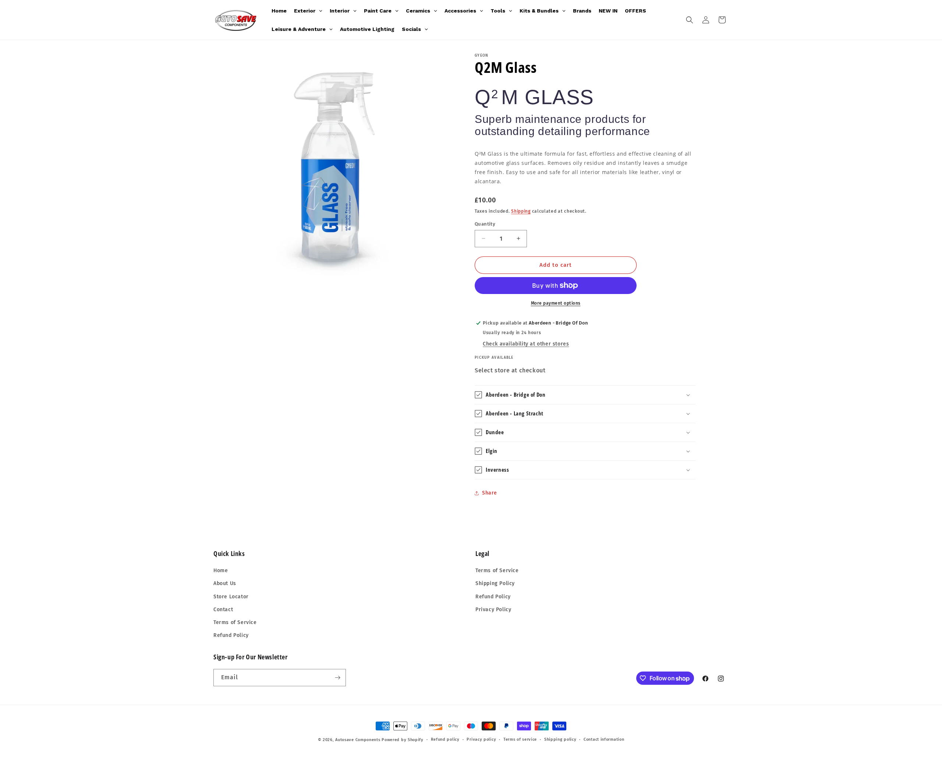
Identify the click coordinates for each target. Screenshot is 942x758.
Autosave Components (357, 739)
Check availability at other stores (526, 344)
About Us (224, 583)
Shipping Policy (495, 583)
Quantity (485, 224)
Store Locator (231, 597)
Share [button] (489, 493)
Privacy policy (481, 739)
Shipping (521, 210)
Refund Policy (231, 635)
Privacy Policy (493, 609)
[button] (689, 20)
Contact (223, 609)
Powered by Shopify (403, 739)
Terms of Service (235, 622)
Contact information (604, 739)
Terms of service (520, 739)
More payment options (556, 303)
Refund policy (445, 739)
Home (220, 570)
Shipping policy (560, 739)
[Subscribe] (337, 677)
